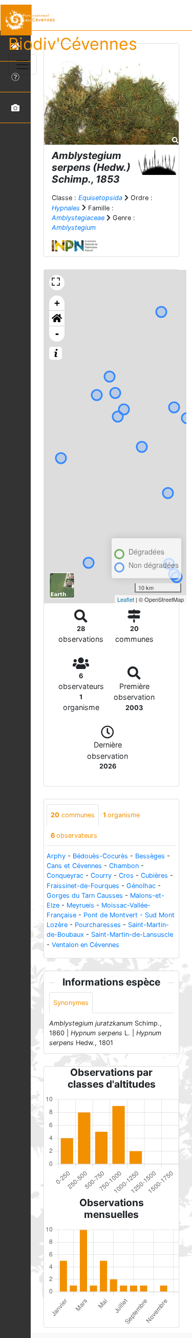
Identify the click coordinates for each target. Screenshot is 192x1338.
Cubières (154, 875)
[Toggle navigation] (22, 64)
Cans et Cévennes (74, 866)
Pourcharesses (98, 925)
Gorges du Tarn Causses (85, 895)
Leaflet (125, 599)
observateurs (74, 835)
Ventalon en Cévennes (85, 945)
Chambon (124, 866)
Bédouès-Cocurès (100, 856)
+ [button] (57, 303)
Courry (101, 875)
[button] (57, 318)
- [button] (57, 333)
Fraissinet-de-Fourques (83, 886)
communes (73, 815)
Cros (126, 875)
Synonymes (71, 1003)
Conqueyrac (65, 875)
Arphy (56, 856)
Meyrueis (80, 905)
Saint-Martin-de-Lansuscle (132, 934)
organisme (121, 815)
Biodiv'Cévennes (72, 44)
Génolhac (141, 886)
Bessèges (150, 856)
